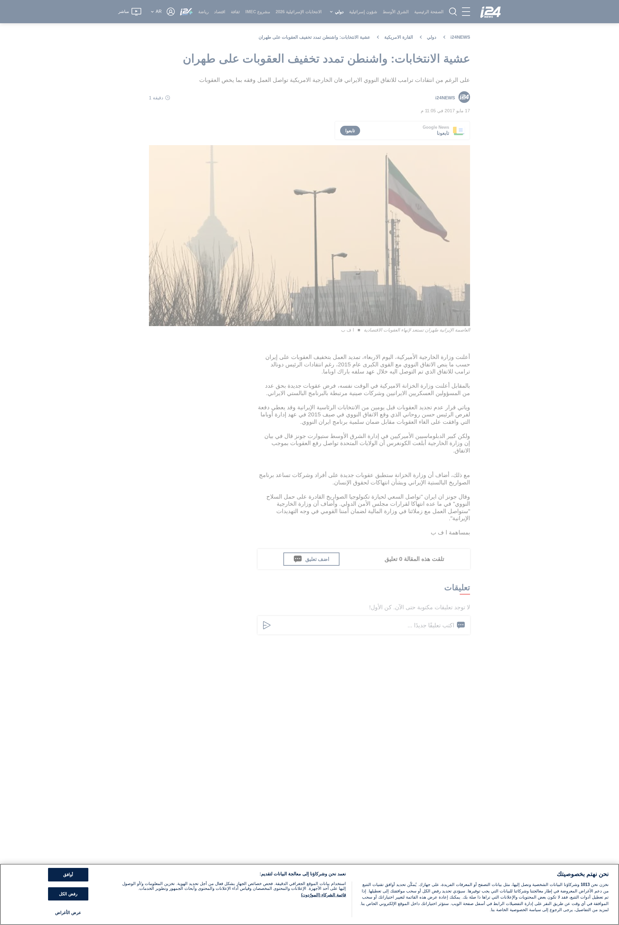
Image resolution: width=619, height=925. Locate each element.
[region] (309, 894)
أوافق (68, 874)
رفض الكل (68, 893)
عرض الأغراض (68, 912)
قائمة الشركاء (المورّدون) (323, 894)
